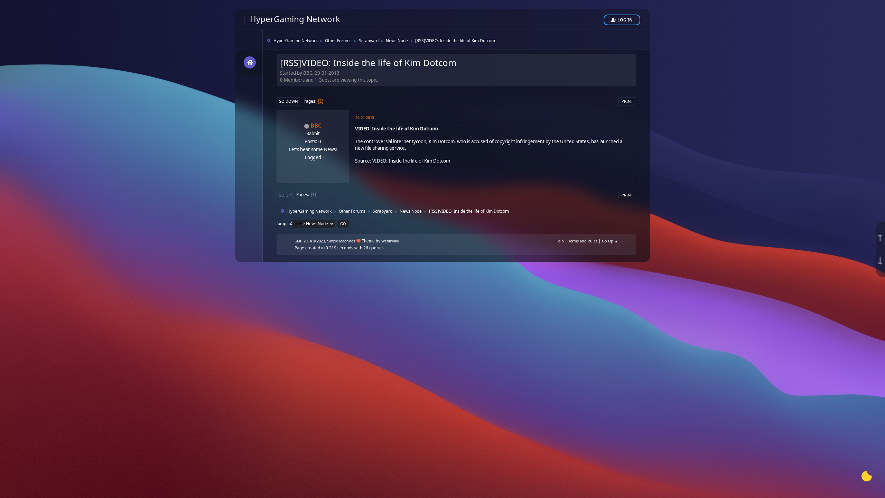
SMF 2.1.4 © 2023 (310, 241)
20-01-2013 (364, 117)
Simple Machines (341, 241)
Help (560, 240)
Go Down (288, 101)
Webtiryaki (390, 241)
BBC (316, 125)
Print (627, 101)
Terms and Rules (582, 240)
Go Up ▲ (610, 240)
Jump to (284, 223)
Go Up (285, 194)
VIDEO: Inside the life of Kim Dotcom (411, 161)
